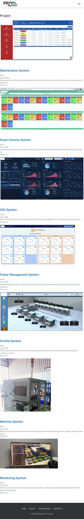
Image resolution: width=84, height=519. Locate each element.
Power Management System (19, 274)
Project (32, 508)
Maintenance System (14, 70)
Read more (4, 85)
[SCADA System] (41, 311)
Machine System (11, 421)
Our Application (44, 508)
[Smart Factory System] (42, 109)
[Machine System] (25, 385)
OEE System (8, 210)
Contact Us (58, 508)
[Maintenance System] (37, 40)
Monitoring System (13, 478)
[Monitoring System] (29, 453)
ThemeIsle (49, 514)
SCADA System (10, 341)
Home (24, 508)
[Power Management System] (37, 244)
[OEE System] (42, 178)
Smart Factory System (15, 140)
